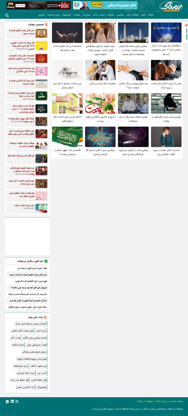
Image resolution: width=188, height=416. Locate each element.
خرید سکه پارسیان (26, 373)
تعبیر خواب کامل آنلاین (22, 331)
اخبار (143, 15)
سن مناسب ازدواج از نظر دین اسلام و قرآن (67, 85)
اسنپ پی (41, 373)
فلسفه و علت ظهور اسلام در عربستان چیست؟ (67, 152)
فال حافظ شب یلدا (19, 380)
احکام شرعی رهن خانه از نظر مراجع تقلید (67, 119)
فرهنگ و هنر (132, 15)
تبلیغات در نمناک (145, 401)
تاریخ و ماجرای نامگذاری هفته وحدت (100, 119)
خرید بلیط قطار (21, 366)
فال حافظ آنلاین (38, 380)
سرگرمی (120, 15)
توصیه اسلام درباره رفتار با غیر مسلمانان (133, 119)
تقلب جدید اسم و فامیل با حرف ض (32, 268)
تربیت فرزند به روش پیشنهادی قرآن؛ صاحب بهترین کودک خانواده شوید (100, 50)
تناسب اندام (99, 15)
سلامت (76, 15)
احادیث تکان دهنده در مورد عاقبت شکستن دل (166, 152)
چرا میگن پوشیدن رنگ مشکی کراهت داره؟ (133, 85)
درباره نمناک (161, 401)
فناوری (41, 15)
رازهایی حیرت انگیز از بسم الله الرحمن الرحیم (100, 152)
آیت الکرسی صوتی (25, 387)
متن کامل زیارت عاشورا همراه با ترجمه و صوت (28, 274)
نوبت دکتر (15, 338)
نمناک (150, 15)
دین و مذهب (53, 15)
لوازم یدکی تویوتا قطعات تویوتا (31, 359)
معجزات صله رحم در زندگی (103, 83)
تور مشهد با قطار (38, 366)
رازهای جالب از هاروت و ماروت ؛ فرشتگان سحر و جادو (133, 152)
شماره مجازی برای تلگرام (34, 338)
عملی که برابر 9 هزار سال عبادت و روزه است (166, 85)
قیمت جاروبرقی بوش (36, 345)
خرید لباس (41, 331)
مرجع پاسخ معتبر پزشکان (34, 352)
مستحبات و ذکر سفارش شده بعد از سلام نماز (67, 48)
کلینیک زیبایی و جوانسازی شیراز (31, 324)
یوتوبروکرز (41, 387)
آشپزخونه (66, 15)
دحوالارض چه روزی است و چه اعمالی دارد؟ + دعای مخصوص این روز (166, 50)
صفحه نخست (176, 401)
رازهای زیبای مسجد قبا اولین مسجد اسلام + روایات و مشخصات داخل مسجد (133, 50)
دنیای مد (86, 15)
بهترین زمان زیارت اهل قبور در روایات (166, 119)
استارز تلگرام (18, 345)
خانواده (110, 15)
